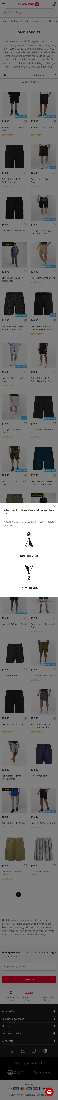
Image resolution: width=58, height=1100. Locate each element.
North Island (29, 556)
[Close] (54, 506)
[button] (49, 1092)
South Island (29, 588)
